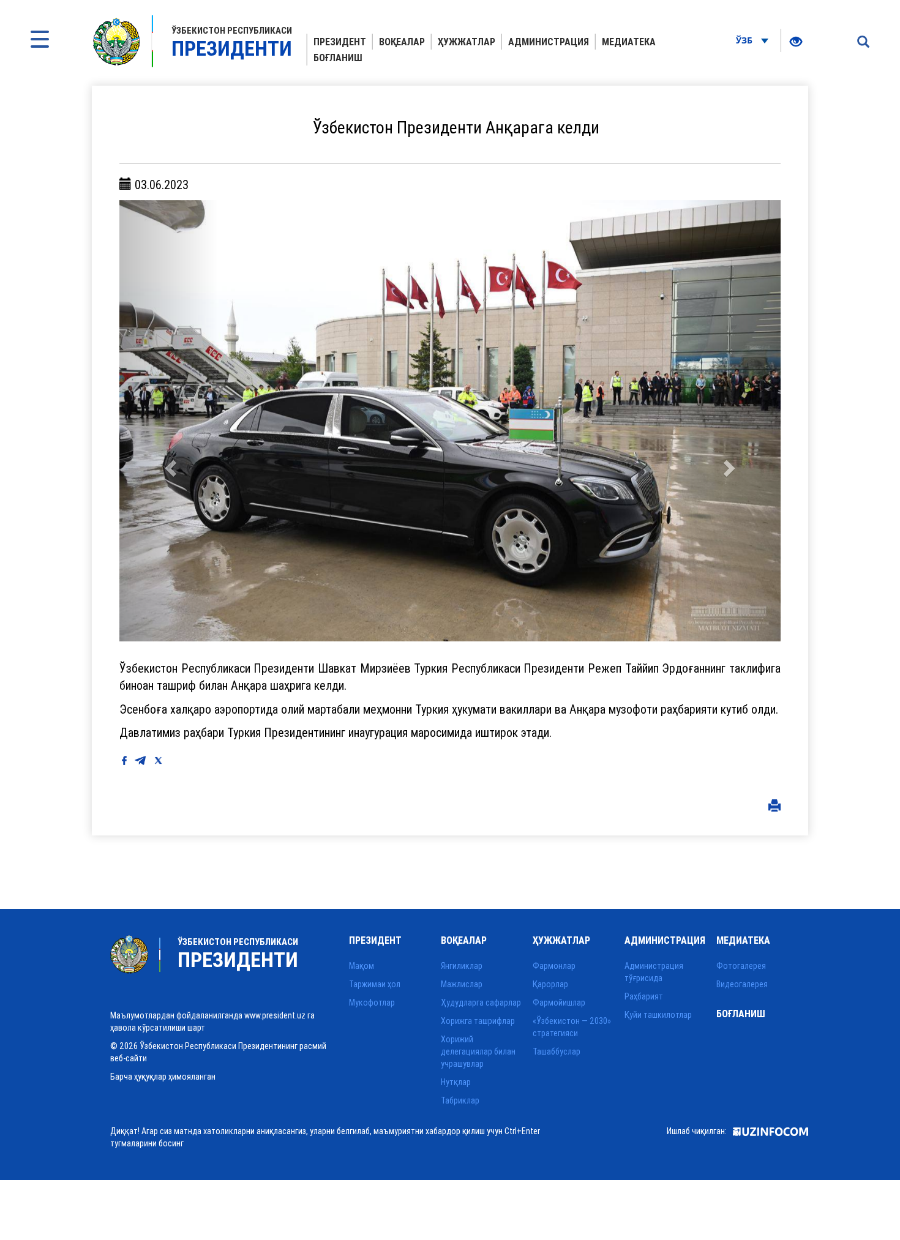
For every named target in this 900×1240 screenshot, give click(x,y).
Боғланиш (337, 57)
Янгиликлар (461, 965)
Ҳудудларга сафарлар (481, 1002)
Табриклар (460, 1100)
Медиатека (629, 41)
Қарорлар (550, 984)
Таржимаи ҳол (374, 984)
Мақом (361, 965)
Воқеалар (402, 41)
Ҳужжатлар (466, 41)
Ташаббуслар (556, 1051)
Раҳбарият (643, 996)
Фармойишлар (559, 1002)
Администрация (548, 41)
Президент (339, 41)
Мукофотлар (372, 1002)
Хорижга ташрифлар (478, 1020)
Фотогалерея (741, 965)
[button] (169, 420)
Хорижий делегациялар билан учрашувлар (478, 1051)
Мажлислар (461, 984)
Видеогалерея (742, 984)
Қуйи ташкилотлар (658, 1014)
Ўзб (745, 40)
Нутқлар (456, 1082)
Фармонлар (554, 965)
